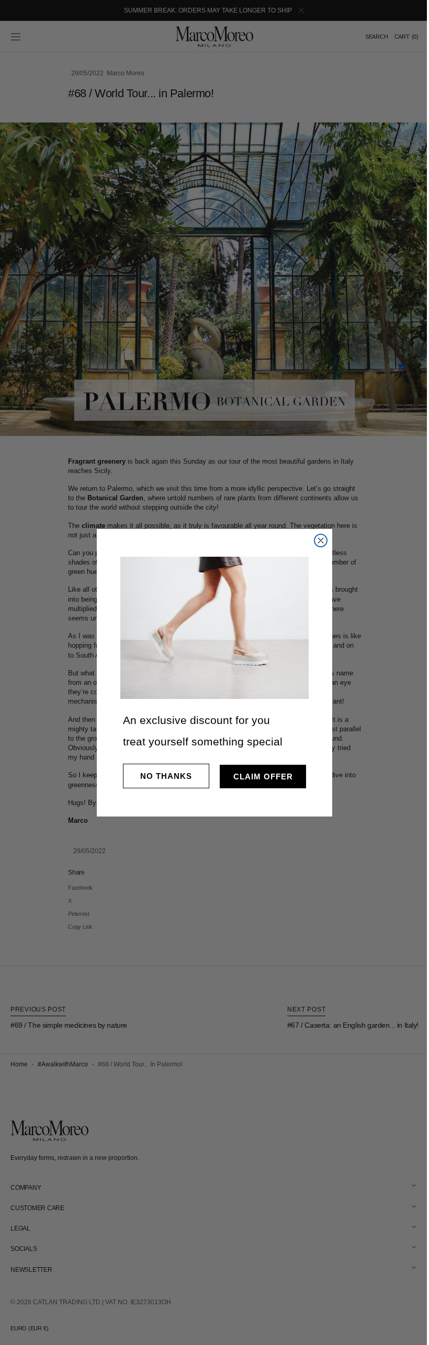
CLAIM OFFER (259, 776)
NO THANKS (162, 776)
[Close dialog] (317, 540)
